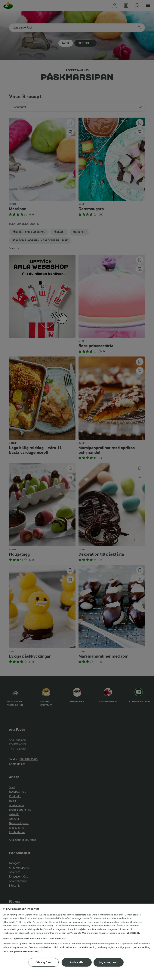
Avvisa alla (77, 962)
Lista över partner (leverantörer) (21, 951)
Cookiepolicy (133, 932)
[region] (77, 936)
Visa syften (43, 962)
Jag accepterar (108, 962)
